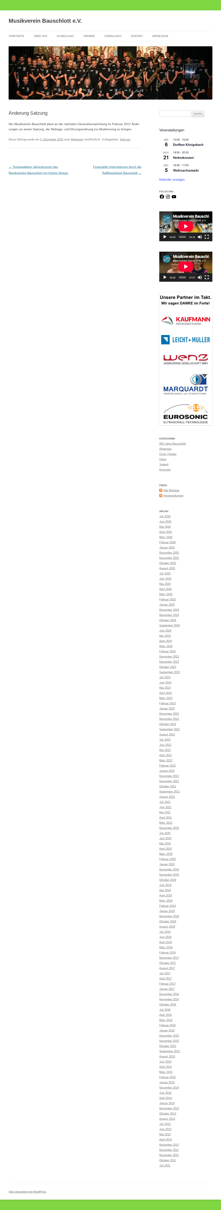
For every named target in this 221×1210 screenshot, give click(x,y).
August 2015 (167, 1056)
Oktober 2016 (167, 1004)
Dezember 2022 (169, 713)
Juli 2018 (164, 931)
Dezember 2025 (169, 552)
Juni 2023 (165, 682)
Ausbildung (65, 36)
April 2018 (165, 942)
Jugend (163, 464)
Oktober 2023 (167, 667)
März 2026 (165, 537)
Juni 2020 (165, 838)
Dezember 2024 (169, 609)
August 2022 (167, 734)
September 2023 (169, 672)
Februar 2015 (167, 1077)
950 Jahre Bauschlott (172, 443)
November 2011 (169, 1155)
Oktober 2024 (167, 620)
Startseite (16, 36)
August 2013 (167, 1118)
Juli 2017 (164, 973)
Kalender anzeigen (172, 179)
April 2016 (165, 1015)
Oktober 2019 (167, 880)
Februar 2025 (167, 599)
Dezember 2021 (169, 776)
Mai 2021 (165, 812)
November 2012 (169, 1144)
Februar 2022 (167, 765)
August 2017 (167, 968)
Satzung (125, 139)
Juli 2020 (164, 833)
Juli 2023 (164, 677)
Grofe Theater (168, 454)
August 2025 (167, 568)
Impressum (160, 36)
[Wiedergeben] (165, 237)
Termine (89, 36)
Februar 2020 (167, 859)
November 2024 (169, 615)
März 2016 (165, 1020)
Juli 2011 (164, 1165)
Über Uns (40, 36)
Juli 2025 (164, 573)
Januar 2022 (167, 770)
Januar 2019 (167, 911)
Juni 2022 (165, 745)
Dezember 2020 (169, 828)
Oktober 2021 (167, 786)
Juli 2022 (164, 739)
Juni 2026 (165, 521)
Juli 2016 (164, 1009)
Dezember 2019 (169, 869)
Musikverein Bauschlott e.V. (45, 21)
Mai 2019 (165, 890)
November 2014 (169, 1087)
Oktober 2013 (167, 1113)
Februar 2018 (167, 952)
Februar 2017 (167, 983)
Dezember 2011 (169, 1150)
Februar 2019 (167, 906)
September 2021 (169, 791)
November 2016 (169, 999)
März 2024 (165, 646)
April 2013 (165, 1139)
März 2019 (165, 900)
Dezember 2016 (169, 994)
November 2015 (169, 1041)
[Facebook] (161, 198)
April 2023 (165, 693)
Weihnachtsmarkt (186, 170)
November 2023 (169, 661)
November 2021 (169, 781)
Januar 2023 (167, 708)
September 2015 (169, 1051)
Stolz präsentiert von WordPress (27, 1191)
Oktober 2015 (167, 1046)
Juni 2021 (165, 807)
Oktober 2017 (167, 963)
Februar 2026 (167, 542)
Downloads (113, 36)
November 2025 (169, 558)
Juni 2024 (165, 630)
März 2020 (165, 854)
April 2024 (165, 641)
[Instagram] (167, 198)
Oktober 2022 (167, 724)
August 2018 (167, 926)
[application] (185, 226)
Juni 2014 (165, 1092)
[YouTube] (174, 198)
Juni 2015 (165, 1061)
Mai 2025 (165, 584)
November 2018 (169, 916)
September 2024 (169, 625)
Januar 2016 (167, 1030)
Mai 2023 (165, 687)
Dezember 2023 (169, 656)
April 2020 (165, 848)
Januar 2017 (167, 989)
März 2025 (165, 594)
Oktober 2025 (167, 563)
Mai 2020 (165, 843)
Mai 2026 (165, 526)
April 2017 (165, 978)
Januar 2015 (167, 1082)
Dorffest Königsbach (188, 144)
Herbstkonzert (183, 157)
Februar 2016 (167, 1025)
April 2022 (165, 755)
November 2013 (169, 1108)
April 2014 (165, 1098)
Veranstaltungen (173, 495)
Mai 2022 (165, 750)
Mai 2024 (165, 635)
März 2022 (165, 760)
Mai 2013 (165, 1134)
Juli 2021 (164, 802)
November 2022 (169, 719)
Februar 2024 (167, 651)
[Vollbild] (207, 237)
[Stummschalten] (200, 237)
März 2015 (165, 1072)
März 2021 (165, 822)
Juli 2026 (164, 516)
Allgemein (77, 139)
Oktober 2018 (167, 921)
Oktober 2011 (167, 1160)
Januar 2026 (167, 547)
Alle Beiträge (171, 490)
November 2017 (169, 957)
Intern (162, 459)
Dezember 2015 (169, 1035)
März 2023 (165, 698)
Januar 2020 (167, 864)
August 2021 (167, 796)
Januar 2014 (167, 1103)
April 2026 (165, 532)
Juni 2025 (165, 578)
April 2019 (165, 895)
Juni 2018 (165, 937)
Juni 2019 (165, 885)
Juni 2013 (165, 1129)
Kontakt (137, 36)
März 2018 (165, 947)
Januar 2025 (167, 604)
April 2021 (165, 817)
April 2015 (165, 1066)
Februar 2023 (167, 703)
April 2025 (165, 589)
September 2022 (169, 729)
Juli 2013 (164, 1124)
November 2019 (169, 874)
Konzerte (164, 469)
